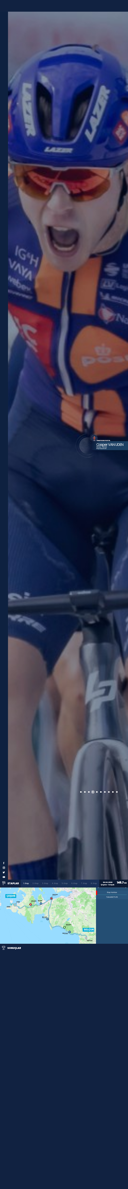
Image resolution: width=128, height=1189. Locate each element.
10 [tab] (117, 792)
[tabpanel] (68, 446)
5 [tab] (97, 792)
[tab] (26, 884)
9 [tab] (113, 792)
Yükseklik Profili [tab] (112, 897)
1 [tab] (81, 792)
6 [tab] (101, 792)
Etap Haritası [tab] (112, 892)
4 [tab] (93, 792)
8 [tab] (109, 792)
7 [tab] (105, 792)
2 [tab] (85, 792)
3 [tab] (89, 792)
